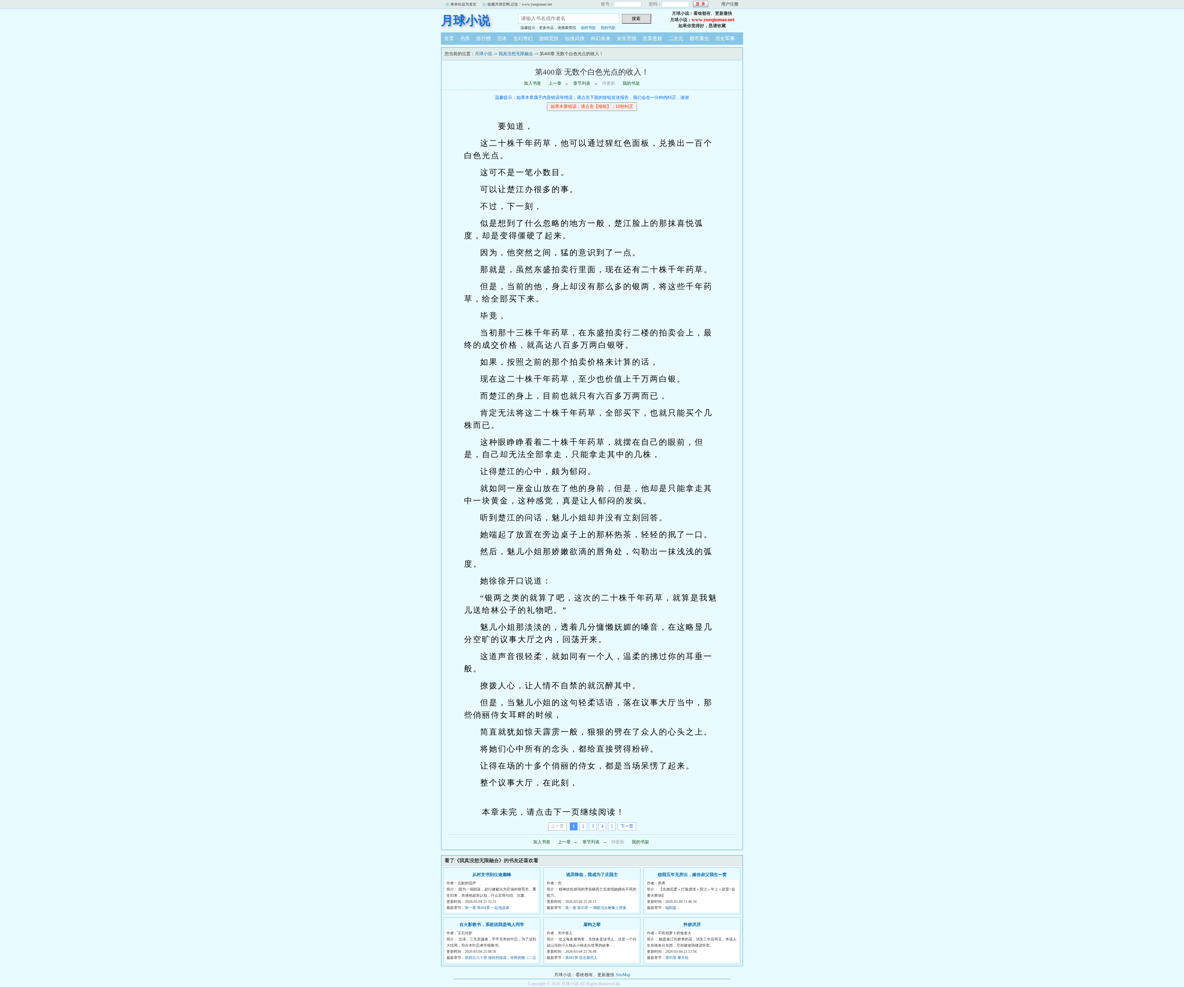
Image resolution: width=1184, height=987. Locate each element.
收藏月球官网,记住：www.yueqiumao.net (519, 4)
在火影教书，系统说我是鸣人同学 (491, 924)
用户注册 (729, 4)
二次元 (675, 38)
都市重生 (699, 38)
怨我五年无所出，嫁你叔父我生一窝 (692, 874)
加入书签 (532, 83)
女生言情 (626, 38)
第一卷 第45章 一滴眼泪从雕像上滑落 (595, 908)
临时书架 (588, 28)
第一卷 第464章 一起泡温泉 (487, 908)
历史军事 (725, 38)
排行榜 (483, 38)
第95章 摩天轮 (677, 958)
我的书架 (608, 28)
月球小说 (465, 20)
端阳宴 (670, 908)
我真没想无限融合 (516, 53)
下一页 (626, 826)
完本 (502, 38)
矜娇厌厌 (692, 924)
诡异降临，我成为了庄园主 (592, 874)
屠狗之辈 (592, 924)
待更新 (608, 83)
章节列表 (581, 83)
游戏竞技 (549, 38)
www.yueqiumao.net (713, 19)
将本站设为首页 (463, 4)
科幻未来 (600, 38)
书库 (465, 38)
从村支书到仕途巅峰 (491, 874)
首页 (449, 38)
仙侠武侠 (575, 38)
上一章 (555, 83)
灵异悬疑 (652, 38)
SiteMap (623, 975)
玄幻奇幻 (523, 38)
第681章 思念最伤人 (581, 958)
